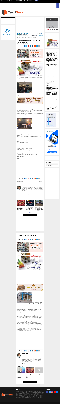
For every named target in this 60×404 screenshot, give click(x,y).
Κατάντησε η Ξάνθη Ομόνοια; (22, 183)
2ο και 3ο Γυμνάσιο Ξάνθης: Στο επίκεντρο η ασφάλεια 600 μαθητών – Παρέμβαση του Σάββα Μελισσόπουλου (21, 376)
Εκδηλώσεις (20, 4)
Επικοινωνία (13, 0)
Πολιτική (3, 4)
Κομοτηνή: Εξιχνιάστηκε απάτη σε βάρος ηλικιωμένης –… (48, 0)
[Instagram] (52, 392)
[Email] (57, 392)
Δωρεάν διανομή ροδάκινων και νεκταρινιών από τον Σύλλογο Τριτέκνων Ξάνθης (20, 208)
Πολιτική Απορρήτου (45, 4)
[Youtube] (55, 392)
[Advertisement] (30, 25)
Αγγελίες (32, 4)
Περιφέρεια (9, 4)
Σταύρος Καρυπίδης (20, 43)
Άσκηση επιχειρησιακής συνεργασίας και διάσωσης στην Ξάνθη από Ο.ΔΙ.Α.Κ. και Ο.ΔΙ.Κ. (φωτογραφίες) (39, 208)
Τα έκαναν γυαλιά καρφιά (38, 183)
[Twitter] (50, 392)
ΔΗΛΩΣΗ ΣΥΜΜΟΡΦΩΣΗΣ (18, 0)
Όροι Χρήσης (38, 4)
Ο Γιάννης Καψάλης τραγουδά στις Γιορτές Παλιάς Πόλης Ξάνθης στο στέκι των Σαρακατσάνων (51, 65)
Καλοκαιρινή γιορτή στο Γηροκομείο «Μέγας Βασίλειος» (39, 375)
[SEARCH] (13, 22)
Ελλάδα (14, 4)
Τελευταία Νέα (27, 4)
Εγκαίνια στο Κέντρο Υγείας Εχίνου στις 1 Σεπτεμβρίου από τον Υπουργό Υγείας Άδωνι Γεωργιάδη (52, 76)
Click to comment (30, 214)
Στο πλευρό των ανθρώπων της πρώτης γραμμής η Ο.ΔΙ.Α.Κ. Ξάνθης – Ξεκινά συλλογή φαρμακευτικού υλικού (30, 208)
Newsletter (24, 0)
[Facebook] (47, 392)
